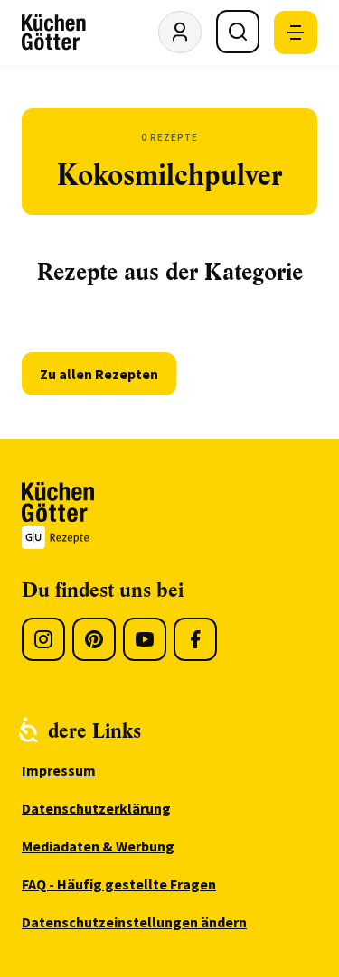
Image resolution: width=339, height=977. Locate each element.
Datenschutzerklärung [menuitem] (96, 808)
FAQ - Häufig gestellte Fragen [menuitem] (119, 884)
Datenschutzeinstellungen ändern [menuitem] (134, 922)
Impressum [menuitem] (59, 770)
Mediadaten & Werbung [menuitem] (98, 846)
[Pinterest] (94, 639)
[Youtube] (144, 639)
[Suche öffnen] (237, 31)
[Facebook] (195, 639)
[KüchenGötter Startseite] (53, 32)
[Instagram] (43, 639)
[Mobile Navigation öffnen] (295, 32)
